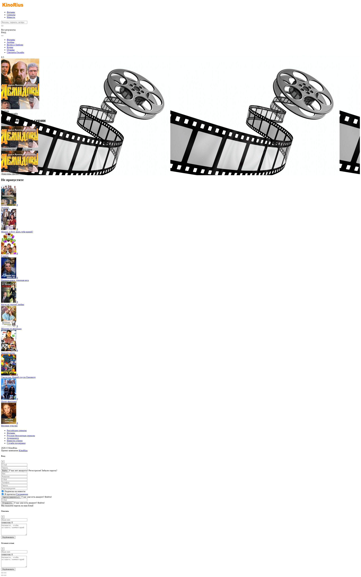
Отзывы (11, 50)
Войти (4, 471)
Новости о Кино (15, 440)
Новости (11, 17)
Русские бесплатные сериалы (21, 435)
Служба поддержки (16, 443)
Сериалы (11, 15)
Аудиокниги (13, 438)
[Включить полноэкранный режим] (5, 572)
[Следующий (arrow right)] (5, 575)
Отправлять (7, 503)
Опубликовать (8, 537)
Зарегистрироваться (11, 497)
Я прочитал (16, 494)
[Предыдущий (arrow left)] (2, 575)
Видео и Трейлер (15, 45)
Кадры (10, 47)
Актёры (10, 42)
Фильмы (11, 12)
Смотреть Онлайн (15, 52)
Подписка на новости (15, 491)
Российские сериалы (17, 430)
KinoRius (23, 450)
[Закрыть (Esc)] (2, 572)
